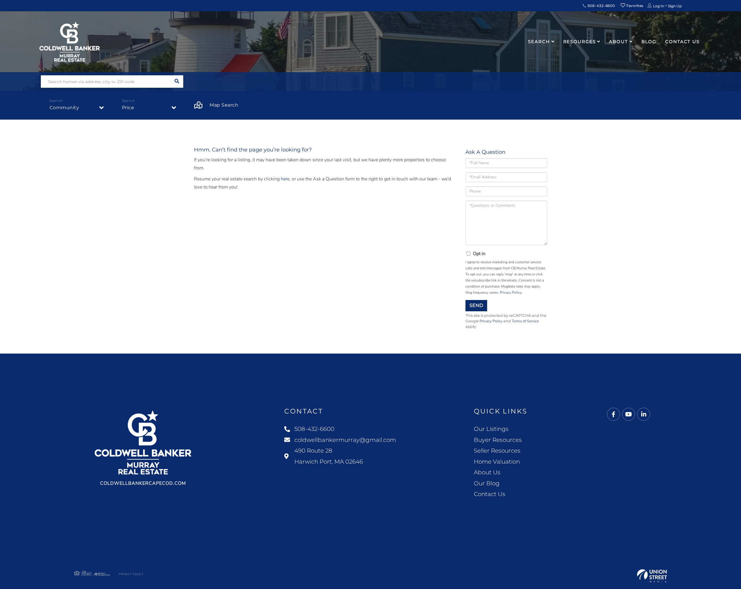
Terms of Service (525, 321)
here (285, 179)
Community (64, 107)
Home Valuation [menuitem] (497, 461)
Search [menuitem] (539, 41)
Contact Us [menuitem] (682, 41)
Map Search (224, 105)
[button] (177, 81)
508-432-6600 (600, 5)
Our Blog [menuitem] (487, 483)
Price (128, 107)
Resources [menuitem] (579, 41)
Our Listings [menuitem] (491, 428)
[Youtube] (628, 414)
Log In (658, 6)
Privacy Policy (511, 292)
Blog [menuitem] (649, 41)
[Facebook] (613, 414)
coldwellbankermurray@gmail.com (345, 439)
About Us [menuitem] (487, 472)
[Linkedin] (643, 414)
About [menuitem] (618, 41)
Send (476, 305)
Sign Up (675, 6)
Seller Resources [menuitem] (497, 450)
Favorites (634, 5)
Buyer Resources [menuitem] (498, 439)
